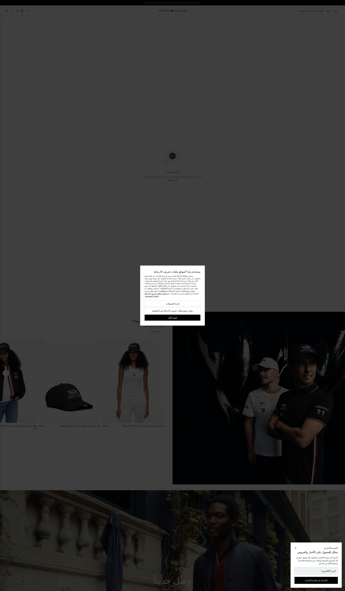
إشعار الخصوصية (151, 296)
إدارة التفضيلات (172, 303)
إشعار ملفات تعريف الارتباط (155, 293)
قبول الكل (172, 317)
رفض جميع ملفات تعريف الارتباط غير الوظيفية (172, 310)
